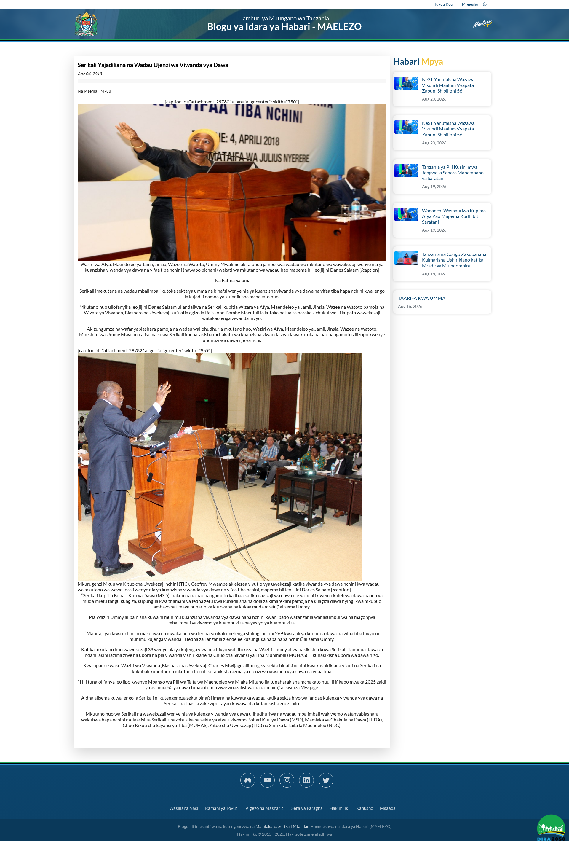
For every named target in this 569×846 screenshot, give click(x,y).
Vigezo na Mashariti (264, 808)
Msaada (388, 808)
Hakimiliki (339, 808)
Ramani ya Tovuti (222, 808)
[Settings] (485, 4)
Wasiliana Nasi (183, 808)
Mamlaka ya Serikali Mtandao (282, 826)
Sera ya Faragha (307, 808)
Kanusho (364, 808)
